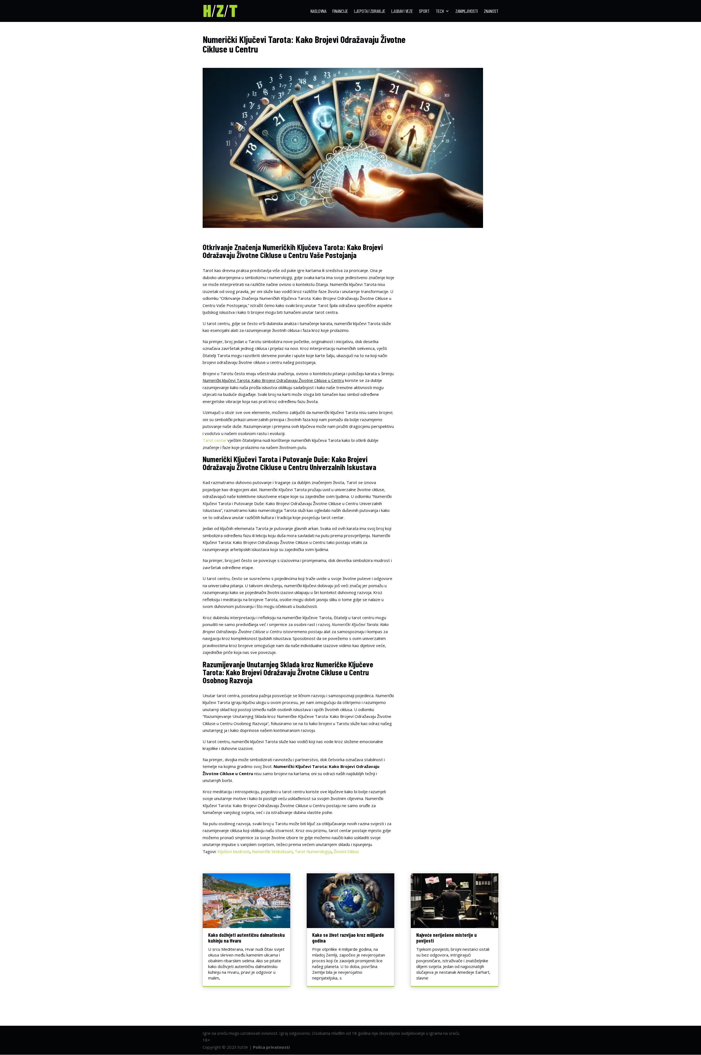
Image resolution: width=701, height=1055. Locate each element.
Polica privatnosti (271, 1047)
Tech (440, 11)
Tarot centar (214, 440)
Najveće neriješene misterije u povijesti (446, 938)
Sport (424, 11)
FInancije (340, 11)
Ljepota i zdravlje (369, 11)
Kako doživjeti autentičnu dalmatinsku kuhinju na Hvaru (246, 938)
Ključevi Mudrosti (233, 851)
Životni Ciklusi (346, 851)
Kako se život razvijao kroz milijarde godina (348, 938)
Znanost (491, 11)
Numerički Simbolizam (272, 851)
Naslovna (318, 11)
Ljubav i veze (402, 11)
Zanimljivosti (466, 11)
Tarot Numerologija (313, 851)
